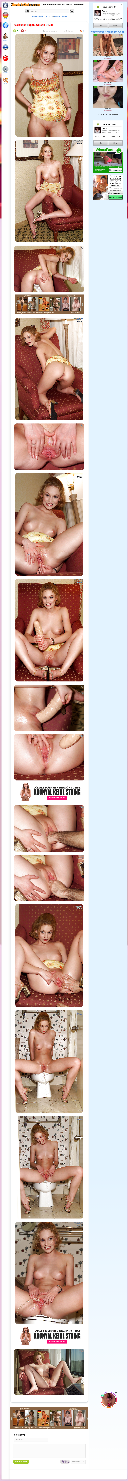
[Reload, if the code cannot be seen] (65, 1462)
